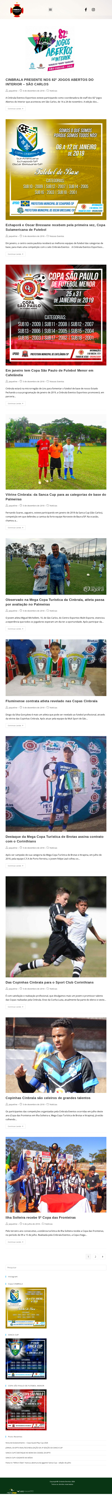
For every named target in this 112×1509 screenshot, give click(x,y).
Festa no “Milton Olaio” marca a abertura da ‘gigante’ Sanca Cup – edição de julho (38, 1462)
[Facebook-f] (85, 9)
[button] (50, 9)
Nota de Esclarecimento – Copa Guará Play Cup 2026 (27, 1443)
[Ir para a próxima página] (102, 1256)
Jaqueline (13, 90)
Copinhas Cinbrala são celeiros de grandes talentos (48, 1098)
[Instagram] (93, 9)
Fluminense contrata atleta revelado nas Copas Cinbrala (51, 701)
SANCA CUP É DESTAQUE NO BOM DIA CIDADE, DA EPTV (28, 1453)
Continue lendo (17, 108)
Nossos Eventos (57, 236)
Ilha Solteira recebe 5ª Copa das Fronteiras (41, 1217)
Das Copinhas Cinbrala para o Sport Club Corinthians (50, 982)
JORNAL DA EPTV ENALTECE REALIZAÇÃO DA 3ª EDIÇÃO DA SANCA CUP (34, 1447)
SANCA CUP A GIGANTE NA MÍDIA (19, 1457)
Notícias (53, 90)
